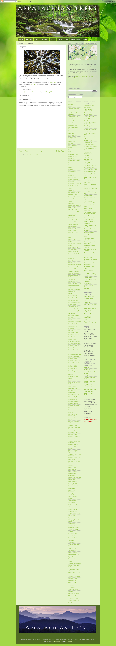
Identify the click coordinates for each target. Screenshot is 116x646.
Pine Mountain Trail (73, 401)
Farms (70, 256)
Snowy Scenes (72, 509)
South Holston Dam (74, 513)
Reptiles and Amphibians (72, 474)
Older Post (60, 151)
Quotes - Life (27, 92)
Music (70, 380)
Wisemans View (72, 596)
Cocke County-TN (73, 212)
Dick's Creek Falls (73, 233)
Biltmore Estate (72, 149)
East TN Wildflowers (90, 308)
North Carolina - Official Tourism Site (90, 202)
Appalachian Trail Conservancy (89, 106)
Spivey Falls (71, 515)
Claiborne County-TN (74, 205)
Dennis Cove (72, 230)
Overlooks (45, 39)
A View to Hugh (88, 298)
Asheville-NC (72, 118)
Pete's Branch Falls (73, 394)
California (71, 190)
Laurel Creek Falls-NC (74, 321)
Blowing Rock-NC (73, 156)
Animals (70, 110)
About (85, 39)
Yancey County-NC (73, 600)
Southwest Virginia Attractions (89, 246)
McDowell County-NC (74, 354)
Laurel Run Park (73, 326)
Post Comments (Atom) (33, 154)
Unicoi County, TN (89, 277)
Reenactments (72, 471)
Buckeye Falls (72, 177)
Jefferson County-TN (74, 306)
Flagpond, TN (88, 140)
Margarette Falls (73, 347)
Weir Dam (71, 585)
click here (33, 84)
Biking (70, 147)
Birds (69, 152)
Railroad (70, 465)
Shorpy (86, 319)
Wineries (70, 591)
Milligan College (72, 358)
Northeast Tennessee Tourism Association (90, 213)
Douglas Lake (72, 239)
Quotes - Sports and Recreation (74, 458)
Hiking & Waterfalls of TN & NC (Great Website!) (90, 159)
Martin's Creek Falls (74, 350)
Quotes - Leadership (74, 436)
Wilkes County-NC (73, 589)
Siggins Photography (90, 322)
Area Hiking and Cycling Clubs (88, 110)
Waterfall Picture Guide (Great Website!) (88, 287)
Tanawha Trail (72, 538)
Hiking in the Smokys (90, 165)
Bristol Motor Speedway (72, 172)
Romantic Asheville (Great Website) (89, 218)
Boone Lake (71, 165)
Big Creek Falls (72, 145)
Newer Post (23, 151)
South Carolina (72, 511)
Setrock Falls (72, 500)
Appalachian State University (73, 113)
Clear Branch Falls (73, 209)
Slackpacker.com (89, 232)
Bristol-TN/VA (72, 175)
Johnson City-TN (73, 308)
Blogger (70, 641)
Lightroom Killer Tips (90, 389)
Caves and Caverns (74, 196)
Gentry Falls (71, 262)
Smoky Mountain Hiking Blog (89, 239)
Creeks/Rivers (72, 226)
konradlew (57, 641)
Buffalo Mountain (73, 179)
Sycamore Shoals (73, 533)
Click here (53, 82)
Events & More (75, 39)
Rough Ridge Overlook (72, 491)
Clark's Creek (72, 207)
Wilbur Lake (71, 587)
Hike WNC (87, 155)
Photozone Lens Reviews (88, 394)
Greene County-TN (73, 281)
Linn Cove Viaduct (73, 334)
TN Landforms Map (89, 253)
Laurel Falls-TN (72, 324)
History (70, 293)
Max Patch (71, 352)
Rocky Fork (71, 488)
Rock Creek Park (73, 486)
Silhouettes (71, 502)
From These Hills (89, 296)
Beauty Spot (71, 141)
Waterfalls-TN (72, 583)
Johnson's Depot (89, 314)
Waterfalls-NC (72, 580)
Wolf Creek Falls (73, 598)
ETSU (70, 241)
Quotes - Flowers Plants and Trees (73, 431)
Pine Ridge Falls (73, 403)
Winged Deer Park (73, 593)
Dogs (69, 237)
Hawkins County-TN (74, 289)
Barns (70, 131)
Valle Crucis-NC (72, 559)
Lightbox (70, 330)
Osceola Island (72, 390)
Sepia (70, 498)
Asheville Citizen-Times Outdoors (89, 113)
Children (70, 201)
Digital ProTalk (88, 384)
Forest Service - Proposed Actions (89, 143)
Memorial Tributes (73, 356)
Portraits (70, 410)
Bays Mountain (72, 135)
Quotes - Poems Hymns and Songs (73, 451)
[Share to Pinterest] (30, 89)
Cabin (70, 188)
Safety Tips (71, 494)
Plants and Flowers (73, 407)
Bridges (70, 169)
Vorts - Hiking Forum (90, 279)
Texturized (71, 540)
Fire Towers (71, 258)
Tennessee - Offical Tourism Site (89, 263)
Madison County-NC (74, 345)
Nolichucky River (73, 388)
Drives (53, 39)
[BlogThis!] (25, 89)
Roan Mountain (72, 481)
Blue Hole (71, 158)
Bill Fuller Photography (87, 301)
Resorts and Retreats (74, 477)
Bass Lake (71, 133)
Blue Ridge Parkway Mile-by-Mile (90, 130)
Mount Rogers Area (74, 371)
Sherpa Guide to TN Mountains (90, 226)
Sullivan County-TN (73, 529)
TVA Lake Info (88, 257)
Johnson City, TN (89, 167)
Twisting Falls (72, 550)
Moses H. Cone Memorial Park (72, 365)
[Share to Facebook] (29, 89)
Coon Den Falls (72, 220)
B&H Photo (87, 369)
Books (70, 163)
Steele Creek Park (73, 527)
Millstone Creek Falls (74, 360)
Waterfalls (29, 39)
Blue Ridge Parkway (74, 160)
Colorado (71, 217)
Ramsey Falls (72, 467)
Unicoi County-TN (47, 92)
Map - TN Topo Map (90, 184)
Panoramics (71, 392)
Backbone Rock (72, 125)
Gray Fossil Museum (74, 269)
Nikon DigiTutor (88, 391)
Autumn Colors (72, 121)
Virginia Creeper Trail (74, 563)
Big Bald (70, 143)
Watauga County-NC (74, 576)
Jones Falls (71, 313)
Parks (60, 39)
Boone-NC (71, 167)
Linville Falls (71, 337)
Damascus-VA (72, 228)
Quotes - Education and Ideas (73, 422)
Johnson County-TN (74, 311)
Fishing (70, 260)
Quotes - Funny (72, 434)
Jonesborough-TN (73, 315)
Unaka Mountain (36, 92)
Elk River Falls (72, 249)
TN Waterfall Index (89, 255)
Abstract (70, 106)
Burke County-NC (73, 186)
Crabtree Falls (72, 222)
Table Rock (71, 536)
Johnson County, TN (90, 171)
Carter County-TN (73, 192)
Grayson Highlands (73, 273)
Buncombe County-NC (74, 183)
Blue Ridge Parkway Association (90, 123)
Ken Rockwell (88, 387)
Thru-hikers (71, 542)
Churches (71, 203)
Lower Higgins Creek (74, 341)
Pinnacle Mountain (73, 405)
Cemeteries (71, 199)
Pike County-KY (72, 399)
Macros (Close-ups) (74, 343)
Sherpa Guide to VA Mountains (89, 229)
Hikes (37, 39)
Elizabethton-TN (73, 247)
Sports (70, 518)
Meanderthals (88, 195)
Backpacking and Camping (73, 128)
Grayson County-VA (74, 271)
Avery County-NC (73, 123)
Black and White (73, 154)
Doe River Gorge (73, 235)
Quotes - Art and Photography (73, 415)
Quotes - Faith (72, 425)
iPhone (70, 602)
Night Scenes (72, 386)
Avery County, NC (89, 116)
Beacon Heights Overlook (72, 138)
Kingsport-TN (72, 317)
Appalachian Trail (73, 116)
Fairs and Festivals (73, 254)
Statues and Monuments (71, 524)
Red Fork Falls (72, 469)
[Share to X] (27, 89)
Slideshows (71, 507)
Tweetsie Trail (72, 548)
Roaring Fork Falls (73, 483)
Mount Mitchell (72, 368)
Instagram (85, 76)
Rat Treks (87, 216)
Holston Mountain (73, 295)
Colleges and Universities (72, 214)
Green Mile (71, 279)
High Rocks (71, 291)
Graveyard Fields (73, 266)
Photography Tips (73, 397)
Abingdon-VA (72, 104)
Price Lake (71, 412)
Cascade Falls (72, 194)
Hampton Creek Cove (74, 283)
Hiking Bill (87, 163)
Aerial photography (73, 108)
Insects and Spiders (74, 302)
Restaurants (71, 479)
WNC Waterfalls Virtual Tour (88, 282)
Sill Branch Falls (73, 504)
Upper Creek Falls (73, 557)
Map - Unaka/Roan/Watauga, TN (90, 188)
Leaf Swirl (71, 328)
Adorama (86, 367)
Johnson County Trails (90, 169)
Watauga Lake (72, 578)
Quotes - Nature (73, 444)
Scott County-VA (73, 496)
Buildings (71, 181)
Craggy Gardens (73, 224)
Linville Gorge (72, 339)
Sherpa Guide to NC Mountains (90, 222)
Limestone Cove (73, 332)
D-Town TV (87, 375)
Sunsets (70, 531)
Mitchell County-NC (73, 363)
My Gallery (78, 76)
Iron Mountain (72, 304)
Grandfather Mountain (74, 264)
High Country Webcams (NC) (88, 152)
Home (21, 39)
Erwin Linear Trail (73, 251)
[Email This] (24, 89)
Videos (70, 561)
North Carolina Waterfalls (88, 209)
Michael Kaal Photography (87, 316)
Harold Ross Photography (87, 311)
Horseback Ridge (73, 300)
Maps (66, 39)
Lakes (70, 319)
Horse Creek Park (73, 298)
